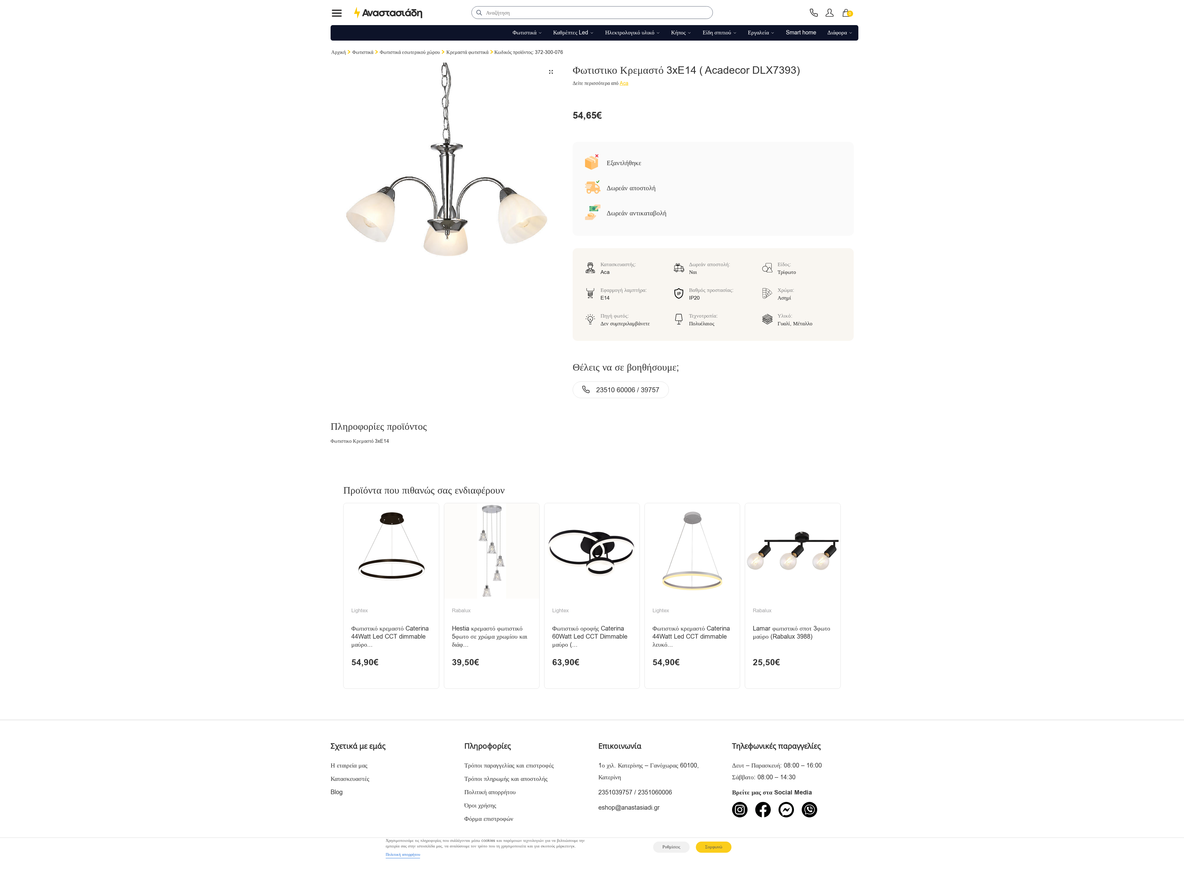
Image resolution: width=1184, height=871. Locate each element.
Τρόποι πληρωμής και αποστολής (506, 779)
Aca (624, 83)
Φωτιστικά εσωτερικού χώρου (410, 52)
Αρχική (338, 52)
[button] (551, 72)
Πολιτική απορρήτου (490, 792)
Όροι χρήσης (480, 805)
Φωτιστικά (362, 52)
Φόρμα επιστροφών (488, 819)
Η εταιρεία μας (349, 765)
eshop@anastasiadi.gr (629, 807)
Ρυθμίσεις (671, 847)
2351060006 (655, 792)
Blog (337, 792)
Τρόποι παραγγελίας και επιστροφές (509, 765)
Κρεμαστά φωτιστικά (467, 52)
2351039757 (615, 792)
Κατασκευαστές (350, 779)
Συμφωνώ (713, 847)
